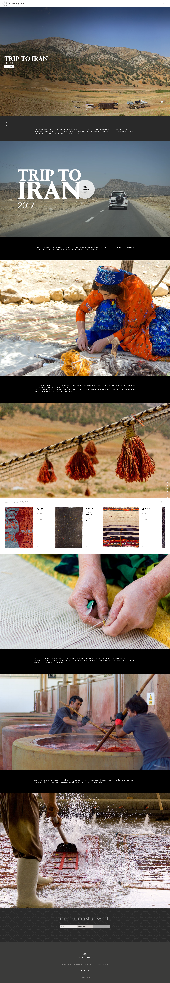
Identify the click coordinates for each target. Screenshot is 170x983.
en (167, 3)
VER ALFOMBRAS (9, 66)
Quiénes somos (121, 3)
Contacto (156, 3)
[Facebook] (81, 970)
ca (165, 3)
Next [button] (164, 502)
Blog (151, 3)
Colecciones (130, 3)
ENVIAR (107, 926)
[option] (26, 527)
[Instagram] (84, 970)
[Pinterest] (88, 970)
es (163, 3)
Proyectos (145, 3)
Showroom (138, 3)
